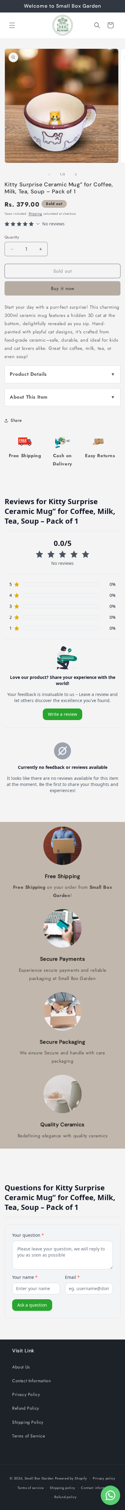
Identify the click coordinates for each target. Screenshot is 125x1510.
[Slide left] (49, 174)
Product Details (28, 374)
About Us (21, 1367)
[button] (12, 25)
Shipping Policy (27, 1422)
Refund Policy (25, 1408)
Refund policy (65, 1496)
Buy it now (62, 288)
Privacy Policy (26, 1394)
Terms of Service (28, 1436)
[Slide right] (76, 174)
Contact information (97, 1487)
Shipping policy (62, 1487)
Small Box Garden (39, 1478)
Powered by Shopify (71, 1478)
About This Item (29, 396)
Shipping (35, 213)
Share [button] (16, 420)
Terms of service (31, 1487)
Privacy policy (104, 1478)
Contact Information (31, 1381)
